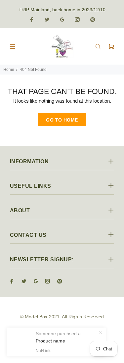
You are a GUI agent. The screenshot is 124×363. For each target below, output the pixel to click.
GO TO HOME (62, 120)
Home (8, 69)
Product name (50, 340)
